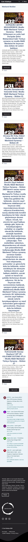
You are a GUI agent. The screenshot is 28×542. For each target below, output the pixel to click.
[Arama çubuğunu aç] (19, 1)
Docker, (13, 485)
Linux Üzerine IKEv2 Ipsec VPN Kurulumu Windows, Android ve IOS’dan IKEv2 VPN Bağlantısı (15, 413)
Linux (19, 487)
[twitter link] (6, 519)
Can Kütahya (6, 1)
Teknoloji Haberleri (20, 482)
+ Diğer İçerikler (14, 389)
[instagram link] (3, 519)
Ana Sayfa (4, 531)
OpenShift (10, 487)
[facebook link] (9, 519)
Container (15, 487)
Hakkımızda (12, 531)
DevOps (18, 485)
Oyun (5, 70)
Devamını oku (7, 67)
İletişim (5, 494)
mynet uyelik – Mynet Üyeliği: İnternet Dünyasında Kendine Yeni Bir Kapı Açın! (15, 427)
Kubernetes (8, 485)
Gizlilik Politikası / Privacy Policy (10, 533)
